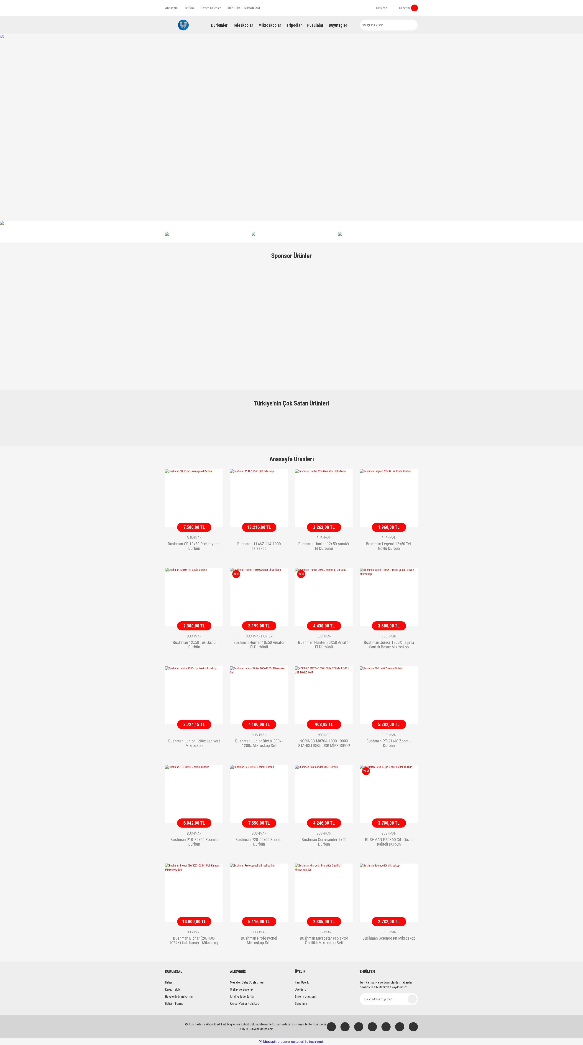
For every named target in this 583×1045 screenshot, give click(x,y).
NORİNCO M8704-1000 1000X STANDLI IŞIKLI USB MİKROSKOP (324, 743)
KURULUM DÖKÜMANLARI (244, 8)
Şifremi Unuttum (305, 996)
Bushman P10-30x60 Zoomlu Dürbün (194, 841)
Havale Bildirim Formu (179, 996)
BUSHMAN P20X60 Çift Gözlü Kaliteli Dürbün (389, 841)
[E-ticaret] (291, 1042)
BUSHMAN (194, 538)
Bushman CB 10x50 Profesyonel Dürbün (194, 546)
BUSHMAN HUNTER (259, 636)
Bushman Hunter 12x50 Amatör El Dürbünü (324, 546)
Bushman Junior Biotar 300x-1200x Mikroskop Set (259, 743)
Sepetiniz (301, 1003)
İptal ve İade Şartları (242, 996)
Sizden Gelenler (211, 8)
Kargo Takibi (173, 989)
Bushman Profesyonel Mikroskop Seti (259, 940)
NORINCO (324, 735)
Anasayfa (171, 8)
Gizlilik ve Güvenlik (241, 989)
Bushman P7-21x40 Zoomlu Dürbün (389, 743)
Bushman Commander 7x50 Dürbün (324, 841)
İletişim (189, 8)
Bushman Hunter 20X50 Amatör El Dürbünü (324, 644)
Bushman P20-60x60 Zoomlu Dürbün (259, 841)
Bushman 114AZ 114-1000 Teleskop (259, 546)
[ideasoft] (267, 1042)
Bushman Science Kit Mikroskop (389, 938)
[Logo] (183, 25)
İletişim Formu (174, 1003)
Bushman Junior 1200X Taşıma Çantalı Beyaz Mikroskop (389, 644)
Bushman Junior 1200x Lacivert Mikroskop (194, 743)
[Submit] (412, 999)
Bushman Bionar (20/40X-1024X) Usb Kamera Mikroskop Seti (194, 941)
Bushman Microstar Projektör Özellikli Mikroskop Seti (324, 940)
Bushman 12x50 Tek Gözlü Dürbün (194, 644)
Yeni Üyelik (302, 982)
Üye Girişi (301, 989)
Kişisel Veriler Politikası (245, 1003)
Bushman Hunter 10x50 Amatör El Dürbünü (259, 644)
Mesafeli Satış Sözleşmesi (247, 982)
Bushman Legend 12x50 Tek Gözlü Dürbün (389, 546)
